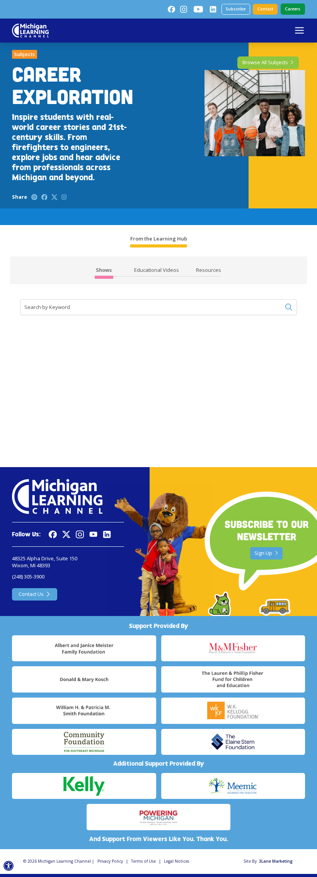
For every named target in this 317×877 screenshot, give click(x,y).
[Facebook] (171, 9)
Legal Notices (176, 861)
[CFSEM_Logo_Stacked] (84, 742)
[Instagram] (183, 9)
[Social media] (93, 535)
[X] (66, 535)
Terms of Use (143, 861)
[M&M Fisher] (233, 648)
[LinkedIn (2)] (213, 9)
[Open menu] (299, 30)
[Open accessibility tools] (9, 866)
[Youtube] (198, 9)
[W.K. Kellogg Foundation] (233, 711)
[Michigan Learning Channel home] (30, 31)
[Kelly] (84, 786)
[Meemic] (233, 786)
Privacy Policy (110, 861)
